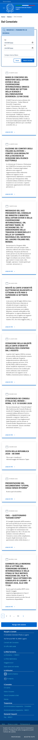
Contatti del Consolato (11, 642)
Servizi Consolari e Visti (11, 695)
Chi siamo (7, 687)
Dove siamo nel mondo (11, 666)
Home (3, 17)
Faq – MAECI (8, 717)
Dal (5, 40)
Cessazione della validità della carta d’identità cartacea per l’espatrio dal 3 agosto (18, 347)
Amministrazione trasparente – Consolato (17, 706)
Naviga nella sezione (19, 624)
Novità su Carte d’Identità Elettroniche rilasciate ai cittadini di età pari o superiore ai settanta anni (18, 292)
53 (18, 616)
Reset (17, 60)
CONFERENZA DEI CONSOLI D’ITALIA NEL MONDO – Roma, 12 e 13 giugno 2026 (18, 401)
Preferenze (16, 736)
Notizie (9, 17)
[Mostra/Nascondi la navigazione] (4, 8)
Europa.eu (10, 678)
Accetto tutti (29, 736)
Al (4, 45)
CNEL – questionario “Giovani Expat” (15, 516)
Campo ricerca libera (11, 55)
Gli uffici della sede (10, 646)
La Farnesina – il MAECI (11, 655)
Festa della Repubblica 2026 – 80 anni (17, 452)
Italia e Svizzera (9, 691)
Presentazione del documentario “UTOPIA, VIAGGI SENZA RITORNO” (17, 485)
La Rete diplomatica (10, 659)
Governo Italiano (7, 1)
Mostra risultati (27, 60)
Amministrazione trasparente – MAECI (16, 710)
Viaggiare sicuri (8, 662)
